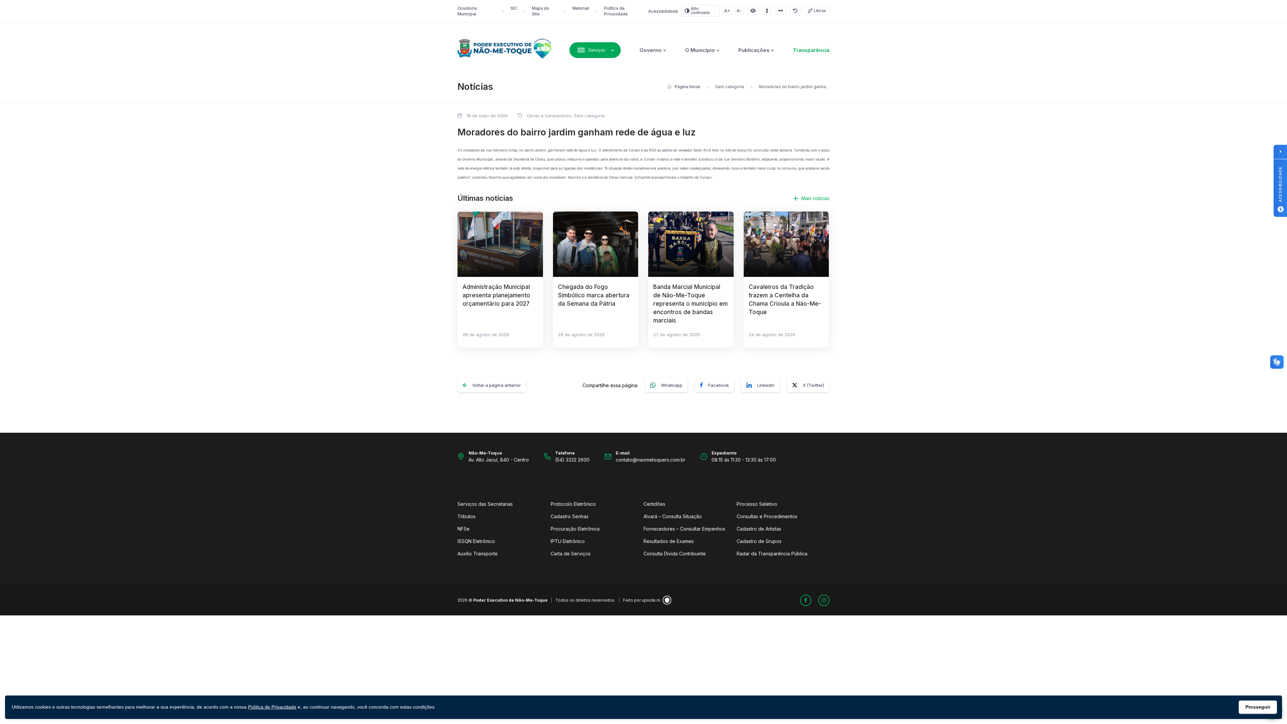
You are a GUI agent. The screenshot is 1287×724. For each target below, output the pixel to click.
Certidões (654, 504)
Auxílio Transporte (477, 553)
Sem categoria (729, 86)
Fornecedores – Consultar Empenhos (684, 529)
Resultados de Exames (669, 541)
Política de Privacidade (272, 707)
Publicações (754, 50)
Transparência (811, 50)
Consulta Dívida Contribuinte (675, 553)
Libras (820, 10)
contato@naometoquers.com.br (650, 460)
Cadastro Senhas (570, 516)
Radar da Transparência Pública (772, 553)
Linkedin (766, 385)
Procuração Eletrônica (575, 529)
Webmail (580, 8)
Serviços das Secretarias (485, 504)
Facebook (718, 385)
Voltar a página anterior (496, 385)
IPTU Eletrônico (568, 541)
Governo (650, 50)
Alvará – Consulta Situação (673, 516)
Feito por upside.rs (641, 600)
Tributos (466, 516)
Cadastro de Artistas (759, 529)
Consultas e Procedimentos (767, 516)
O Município (700, 50)
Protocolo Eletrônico (573, 504)
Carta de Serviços (571, 553)
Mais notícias (815, 198)
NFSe (463, 529)
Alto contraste (700, 10)
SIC (513, 8)
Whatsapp (671, 385)
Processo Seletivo (757, 504)
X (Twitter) (813, 385)
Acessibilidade (663, 11)
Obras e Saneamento (549, 115)
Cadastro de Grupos (759, 541)
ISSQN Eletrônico (476, 541)
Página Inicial (687, 86)
